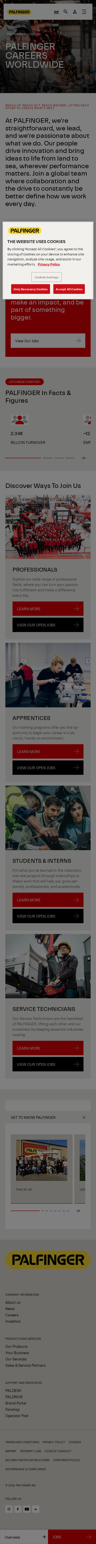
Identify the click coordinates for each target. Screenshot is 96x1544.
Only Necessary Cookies (31, 289)
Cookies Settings (47, 277)
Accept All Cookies (69, 289)
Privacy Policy (49, 264)
